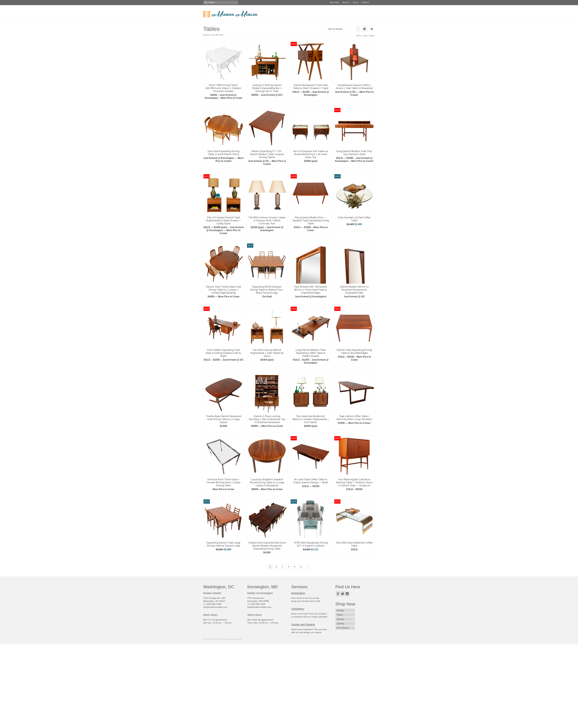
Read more (310, 99)
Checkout (364, 2)
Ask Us (355, 2)
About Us (345, 2)
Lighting (340, 623)
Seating (340, 610)
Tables (340, 615)
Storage (340, 619)
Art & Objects (343, 628)
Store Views (334, 2)
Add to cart (223, 102)
